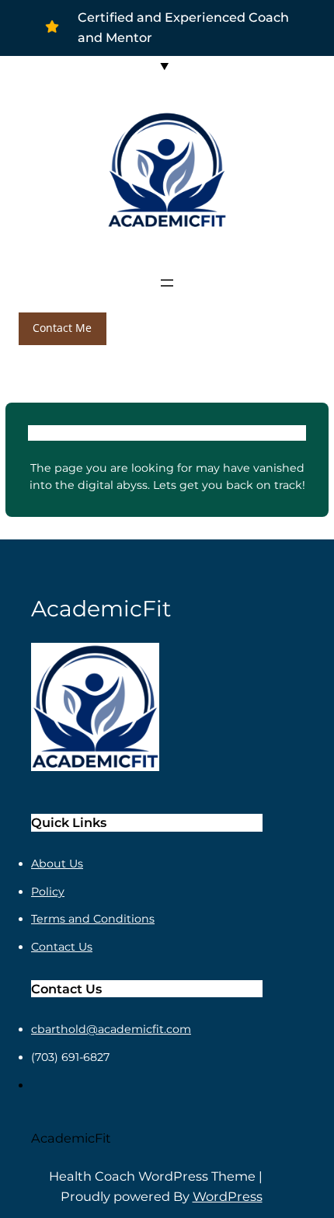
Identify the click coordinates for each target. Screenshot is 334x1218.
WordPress (228, 1196)
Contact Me (62, 327)
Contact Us (61, 947)
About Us (57, 864)
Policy (47, 892)
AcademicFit (71, 1138)
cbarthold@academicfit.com (111, 1029)
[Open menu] (167, 283)
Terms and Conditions (93, 919)
